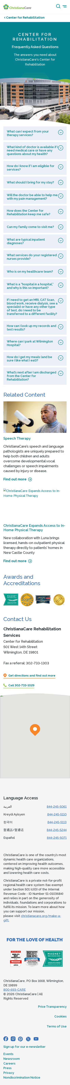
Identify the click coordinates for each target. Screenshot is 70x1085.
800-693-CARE (14, 989)
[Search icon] (57, 7)
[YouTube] (36, 1039)
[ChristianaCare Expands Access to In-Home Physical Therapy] (35, 504)
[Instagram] (13, 1039)
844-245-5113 (57, 822)
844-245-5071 (57, 837)
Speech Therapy (17, 438)
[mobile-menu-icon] (65, 6)
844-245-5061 (57, 806)
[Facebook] (5, 1039)
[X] (28, 1039)
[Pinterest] (20, 1039)
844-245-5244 (57, 830)
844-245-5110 (57, 814)
